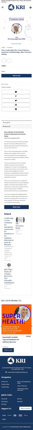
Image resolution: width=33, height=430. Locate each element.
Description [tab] (6, 122)
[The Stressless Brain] (20, 219)
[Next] (32, 330)
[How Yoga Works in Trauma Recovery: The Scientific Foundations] (9, 265)
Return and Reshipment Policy (24, 382)
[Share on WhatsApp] (15, 92)
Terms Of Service (22, 386)
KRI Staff (19, 401)
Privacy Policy (5, 384)
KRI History (4, 401)
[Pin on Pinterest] (15, 109)
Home (3, 47)
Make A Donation (25, 408)
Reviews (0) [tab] (6, 126)
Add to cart (16, 75)
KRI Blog (3, 404)
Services (19, 399)
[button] (2, 7)
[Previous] (1, 330)
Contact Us (4, 381)
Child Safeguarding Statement (22, 389)
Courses (9, 47)
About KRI (4, 399)
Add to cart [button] (8, 350)
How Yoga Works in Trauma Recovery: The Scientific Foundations (9, 276)
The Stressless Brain (20, 225)
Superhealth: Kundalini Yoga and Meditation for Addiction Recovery (10, 339)
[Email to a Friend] (15, 105)
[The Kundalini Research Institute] (16, 7)
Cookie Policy (5, 387)
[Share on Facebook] (15, 96)
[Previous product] (9, 60)
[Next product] (3, 60)
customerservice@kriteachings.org (17, 372)
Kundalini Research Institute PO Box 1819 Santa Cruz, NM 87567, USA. (17, 368)
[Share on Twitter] (15, 100)
